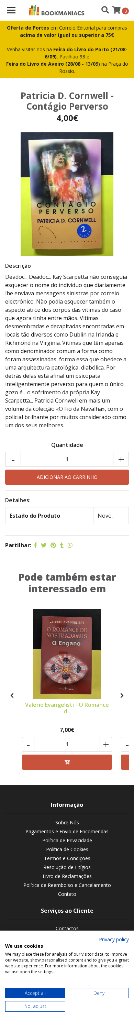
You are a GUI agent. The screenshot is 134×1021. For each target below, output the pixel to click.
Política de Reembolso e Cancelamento (67, 885)
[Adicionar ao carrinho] (67, 762)
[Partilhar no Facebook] (35, 545)
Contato (67, 894)
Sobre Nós (67, 822)
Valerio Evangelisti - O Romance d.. (67, 708)
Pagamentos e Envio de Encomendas (67, 831)
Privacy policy (114, 939)
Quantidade (67, 445)
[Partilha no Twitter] (43, 545)
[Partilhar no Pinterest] (53, 545)
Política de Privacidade (67, 840)
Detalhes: (18, 500)
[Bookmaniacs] (57, 10)
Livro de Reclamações (67, 876)
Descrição (18, 266)
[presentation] (12, 695)
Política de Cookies (67, 849)
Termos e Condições (67, 858)
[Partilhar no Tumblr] (62, 545)
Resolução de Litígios (67, 867)
